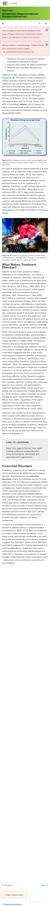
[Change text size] (45, 23)
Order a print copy (14, 895)
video (18, 448)
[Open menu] (3, 23)
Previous (8, 885)
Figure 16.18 (8, 77)
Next (43, 885)
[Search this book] (39, 23)
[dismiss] (47, 30)
